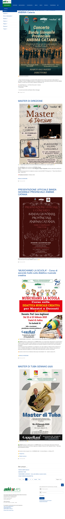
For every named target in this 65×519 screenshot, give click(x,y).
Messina (5, 18)
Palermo (5, 21)
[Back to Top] (62, 485)
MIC (58, 5)
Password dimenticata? (43, 501)
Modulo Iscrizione (22, 456)
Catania (4, 10)
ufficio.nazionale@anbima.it (8, 506)
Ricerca (6, 8)
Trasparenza (53, 5)
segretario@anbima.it (7, 507)
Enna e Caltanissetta (7, 16)
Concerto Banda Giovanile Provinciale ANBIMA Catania (36, 11)
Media (36, 5)
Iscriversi (15, 5)
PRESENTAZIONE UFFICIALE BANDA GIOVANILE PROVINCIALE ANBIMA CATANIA (37, 192)
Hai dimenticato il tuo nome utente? (45, 500)
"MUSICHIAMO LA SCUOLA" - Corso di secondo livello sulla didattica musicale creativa (37, 273)
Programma (21, 453)
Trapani (4, 28)
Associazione (22, 5)
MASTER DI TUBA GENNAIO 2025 (35, 366)
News (41, 5)
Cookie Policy (11, 510)
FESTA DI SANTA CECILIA (23, 469)
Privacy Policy (6, 510)
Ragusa (4, 23)
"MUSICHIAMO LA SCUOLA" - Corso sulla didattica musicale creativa (32, 474)
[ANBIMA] (7, 1)
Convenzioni (29, 5)
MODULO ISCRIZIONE (22, 178)
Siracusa (5, 26)
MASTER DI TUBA (22, 472)
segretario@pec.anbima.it (8, 508)
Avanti (35, 479)
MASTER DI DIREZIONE (30, 100)
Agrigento (5, 13)
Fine (39, 479)
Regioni (46, 5)
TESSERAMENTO (7, 5)
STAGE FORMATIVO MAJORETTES (25, 476)
